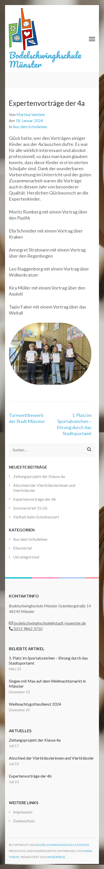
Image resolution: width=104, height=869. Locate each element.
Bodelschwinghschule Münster (45, 59)
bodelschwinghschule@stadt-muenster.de (49, 623)
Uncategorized (26, 556)
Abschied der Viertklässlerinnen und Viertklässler (51, 758)
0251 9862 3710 (27, 628)
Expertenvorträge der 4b (34, 499)
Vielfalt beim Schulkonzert (36, 516)
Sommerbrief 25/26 (30, 508)
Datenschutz (24, 820)
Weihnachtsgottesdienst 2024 (35, 704)
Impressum (22, 811)
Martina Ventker (30, 114)
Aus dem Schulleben (30, 126)
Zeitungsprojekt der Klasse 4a (39, 476)
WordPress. (56, 857)
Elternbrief (22, 548)
